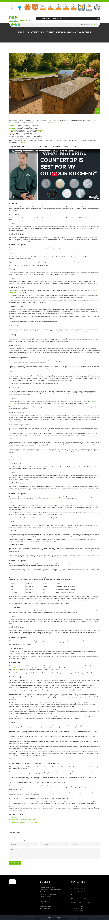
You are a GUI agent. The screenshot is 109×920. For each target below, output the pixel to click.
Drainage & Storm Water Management (49, 894)
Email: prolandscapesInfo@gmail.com (83, 899)
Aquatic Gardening (45, 892)
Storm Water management (46, 899)
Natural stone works (45, 908)
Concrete (12, 128)
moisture (40, 130)
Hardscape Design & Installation (48, 887)
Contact (61, 18)
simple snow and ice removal (56, 498)
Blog (66, 18)
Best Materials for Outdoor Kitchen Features (21, 821)
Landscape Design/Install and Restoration (50, 889)
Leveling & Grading (45, 896)
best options (60, 122)
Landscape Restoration (46, 906)
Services (54, 18)
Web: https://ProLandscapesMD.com (83, 903)
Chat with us (26, 20)
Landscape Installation (45, 904)
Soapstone (13, 130)
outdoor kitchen (34, 262)
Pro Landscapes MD (23, 142)
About (43, 18)
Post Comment (15, 862)
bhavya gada (13, 117)
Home (38, 18)
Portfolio (48, 18)
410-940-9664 (94, 24)
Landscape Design (45, 901)
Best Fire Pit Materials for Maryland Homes (21, 818)
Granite (12, 125)
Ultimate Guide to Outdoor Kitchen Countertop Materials (24, 822)
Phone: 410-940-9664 (79, 895)
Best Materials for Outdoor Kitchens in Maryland (22, 819)
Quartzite (12, 127)
